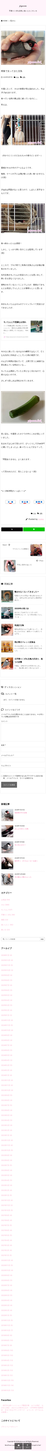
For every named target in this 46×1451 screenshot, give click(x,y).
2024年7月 (6, 1045)
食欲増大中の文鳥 (21, 813)
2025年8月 (6, 980)
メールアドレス (7, 755)
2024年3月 (6, 1065)
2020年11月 (7, 1265)
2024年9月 (6, 1035)
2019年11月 (7, 1325)
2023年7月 (6, 1105)
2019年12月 (7, 1320)
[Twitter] (12, 529)
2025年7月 (6, 985)
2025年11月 (7, 965)
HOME (5, 21)
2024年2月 (6, 1070)
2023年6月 (6, 1110)
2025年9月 (6, 975)
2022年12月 (7, 1140)
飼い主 (5, 930)
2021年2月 (6, 1250)
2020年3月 (6, 1305)
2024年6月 (6, 1050)
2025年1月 (6, 1015)
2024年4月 (6, 1060)
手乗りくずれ (8, 915)
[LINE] (34, 529)
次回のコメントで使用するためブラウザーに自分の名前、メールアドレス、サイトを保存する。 (23, 777)
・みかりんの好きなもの (19, 1408)
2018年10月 (7, 1390)
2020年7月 (6, 1285)
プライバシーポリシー (9, 1427)
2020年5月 (6, 1295)
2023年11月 (7, 1085)
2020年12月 (7, 1260)
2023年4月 (6, 1120)
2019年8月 (7, 1340)
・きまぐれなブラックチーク (14, 1410)
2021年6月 (6, 1230)
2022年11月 (7, 1145)
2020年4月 (6, 1300)
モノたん (6, 910)
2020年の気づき (22, 608)
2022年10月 (7, 1150)
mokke (41, 519)
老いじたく (7, 925)
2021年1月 (6, 1255)
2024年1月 (6, 1075)
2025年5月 (6, 995)
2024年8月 (6, 1040)
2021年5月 (6, 1235)
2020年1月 (6, 1315)
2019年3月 (7, 1365)
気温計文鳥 (19, 625)
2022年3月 (6, 1185)
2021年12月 (7, 1200)
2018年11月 (7, 1385)
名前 (3, 745)
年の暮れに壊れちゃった (23, 877)
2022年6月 (6, 1170)
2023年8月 (6, 1100)
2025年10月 (7, 970)
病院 (4, 920)
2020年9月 (6, 1275)
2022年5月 (6, 1175)
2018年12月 (7, 1380)
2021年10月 (7, 1210)
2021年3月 (6, 1245)
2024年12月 (7, 1020)
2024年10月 (7, 1030)
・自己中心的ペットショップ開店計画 (15, 1405)
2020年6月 (6, 1290)
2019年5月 (7, 1355)
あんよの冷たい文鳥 (21, 829)
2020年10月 (7, 1270)
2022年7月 (6, 1165)
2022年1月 (6, 1195)
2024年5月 (6, 1055)
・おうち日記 (35, 1405)
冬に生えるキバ (20, 845)
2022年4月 (6, 1180)
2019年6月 (7, 1350)
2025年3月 (6, 1005)
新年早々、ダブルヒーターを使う (26, 861)
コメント (4, 721)
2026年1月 (6, 955)
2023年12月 (7, 1080)
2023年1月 (6, 1135)
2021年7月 (6, 1225)
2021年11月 (7, 1205)
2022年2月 (6, 1190)
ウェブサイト (6, 766)
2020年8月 (6, 1280)
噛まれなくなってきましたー (27, 591)
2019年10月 (7, 1330)
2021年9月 (6, 1215)
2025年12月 (7, 960)
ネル (13, 21)
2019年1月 (7, 1375)
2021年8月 (6, 1220)
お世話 (5, 900)
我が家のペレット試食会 (25, 642)
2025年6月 (6, 990)
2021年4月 (6, 1240)
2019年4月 (7, 1360)
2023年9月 (6, 1095)
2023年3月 (6, 1125)
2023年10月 (7, 1090)
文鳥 (23, 77)
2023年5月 (6, 1115)
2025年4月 (6, 1000)
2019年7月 (6, 1345)
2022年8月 (6, 1160)
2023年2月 (6, 1130)
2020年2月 (6, 1310)
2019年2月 (7, 1370)
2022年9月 (6, 1155)
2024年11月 (7, 1025)
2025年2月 (6, 1010)
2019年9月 (6, 1335)
